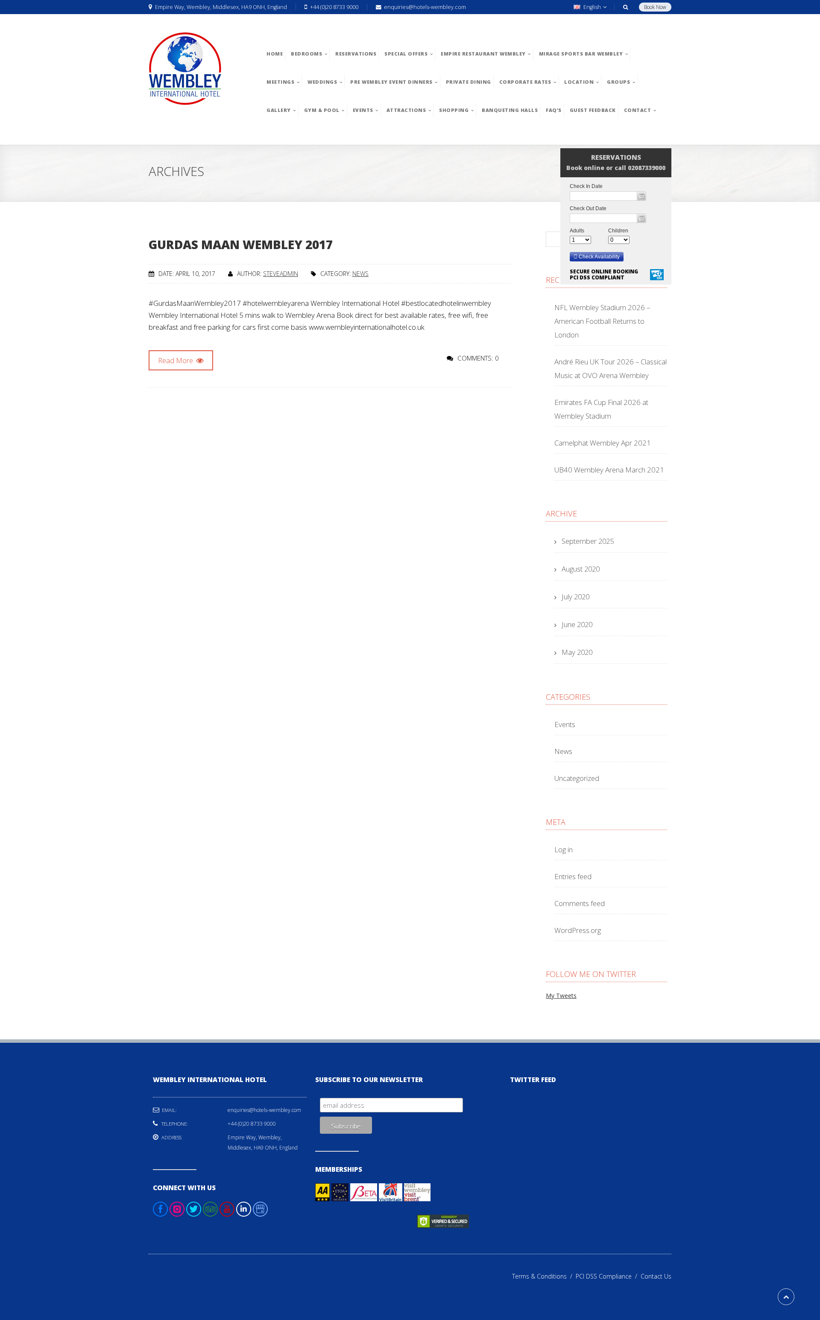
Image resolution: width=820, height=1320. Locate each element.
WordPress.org (577, 930)
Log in (563, 849)
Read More (176, 360)
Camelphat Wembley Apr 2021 (602, 443)
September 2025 (588, 541)
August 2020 (581, 569)
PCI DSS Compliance (608, 1276)
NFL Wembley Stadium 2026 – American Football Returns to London (602, 321)
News (360, 274)
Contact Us (656, 1276)
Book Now (655, 7)
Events (564, 724)
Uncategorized (576, 778)
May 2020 (577, 652)
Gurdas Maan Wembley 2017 (241, 244)
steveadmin (280, 274)
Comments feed (579, 903)
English (592, 7)
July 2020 (575, 596)
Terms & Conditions (544, 1276)
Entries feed (573, 876)
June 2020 (577, 624)
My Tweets (561, 995)
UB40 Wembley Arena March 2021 (609, 470)
